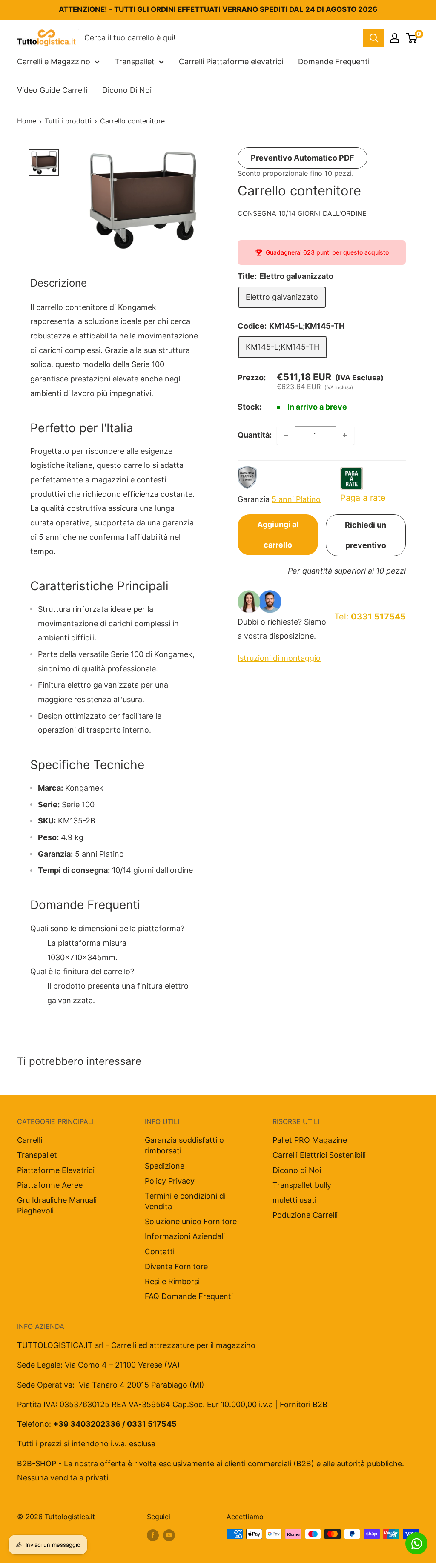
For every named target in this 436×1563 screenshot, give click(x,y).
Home (26, 121)
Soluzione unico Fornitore (191, 1221)
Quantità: (255, 434)
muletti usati (294, 1200)
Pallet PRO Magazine (309, 1140)
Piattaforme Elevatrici (56, 1170)
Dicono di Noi (296, 1170)
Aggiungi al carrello (277, 534)
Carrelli (29, 1140)
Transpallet (135, 61)
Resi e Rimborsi (172, 1281)
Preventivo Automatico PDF (302, 157)
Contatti (160, 1251)
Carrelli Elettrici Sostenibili (319, 1154)
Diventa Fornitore (176, 1266)
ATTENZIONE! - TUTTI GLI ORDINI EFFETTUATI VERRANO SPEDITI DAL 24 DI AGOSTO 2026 (218, 9)
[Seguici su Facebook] (153, 1535)
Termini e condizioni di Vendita (185, 1201)
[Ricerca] (373, 38)
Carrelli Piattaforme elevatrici (231, 61)
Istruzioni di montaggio (279, 658)
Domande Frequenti (334, 61)
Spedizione (164, 1165)
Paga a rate (363, 498)
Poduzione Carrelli (305, 1214)
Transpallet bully (301, 1185)
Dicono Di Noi (127, 90)
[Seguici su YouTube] (169, 1535)
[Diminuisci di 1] (286, 435)
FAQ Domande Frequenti (189, 1296)
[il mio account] (394, 38)
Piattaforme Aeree (50, 1185)
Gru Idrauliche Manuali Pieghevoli (57, 1205)
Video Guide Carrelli (52, 90)
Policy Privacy (170, 1180)
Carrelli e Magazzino (53, 61)
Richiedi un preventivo (365, 535)
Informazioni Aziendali (185, 1236)
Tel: (370, 616)
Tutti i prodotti (68, 121)
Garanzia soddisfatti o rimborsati (184, 1145)
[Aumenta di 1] (345, 435)
